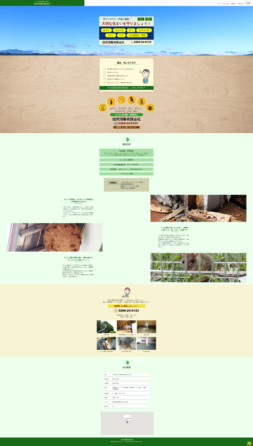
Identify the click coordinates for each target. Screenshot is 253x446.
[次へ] (251, 31)
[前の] (1, 31)
